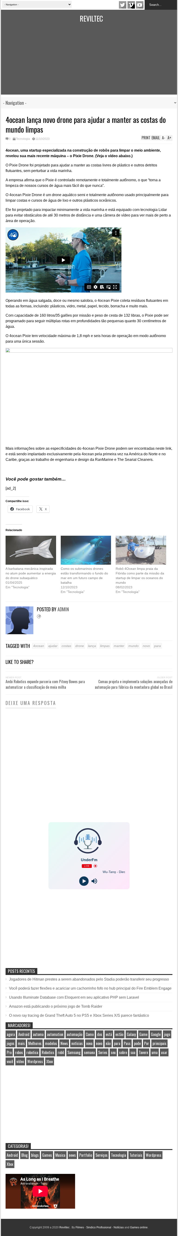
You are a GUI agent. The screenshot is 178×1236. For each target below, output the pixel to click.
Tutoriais (136, 1155)
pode (137, 1043)
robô (61, 1052)
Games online (139, 1227)
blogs (35, 1155)
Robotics (48, 1052)
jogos (10, 1043)
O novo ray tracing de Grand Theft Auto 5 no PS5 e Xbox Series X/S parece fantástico (79, 1015)
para (157, 646)
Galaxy (131, 1034)
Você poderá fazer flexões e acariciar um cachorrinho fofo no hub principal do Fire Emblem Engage (90, 988)
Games (47, 1155)
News (64, 1043)
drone (79, 646)
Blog (24, 1155)
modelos (51, 1043)
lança (92, 646)
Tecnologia (23, 138)
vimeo (131, 5)
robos (19, 1052)
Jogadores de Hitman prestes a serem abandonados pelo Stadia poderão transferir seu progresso (89, 979)
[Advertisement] (89, 62)
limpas (105, 646)
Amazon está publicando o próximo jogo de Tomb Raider (55, 1006)
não (108, 1043)
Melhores (34, 1043)
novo (146, 646)
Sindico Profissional (98, 1227)
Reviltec (91, 18)
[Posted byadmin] (21, 633)
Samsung (73, 1052)
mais (21, 1043)
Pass (127, 1043)
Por (146, 1043)
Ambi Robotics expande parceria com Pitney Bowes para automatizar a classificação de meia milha (45, 684)
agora (11, 1034)
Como (90, 1034)
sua (132, 1052)
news (72, 1155)
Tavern (143, 1052)
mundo (133, 646)
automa (38, 1034)
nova (89, 1043)
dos (99, 1034)
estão (119, 1034)
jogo (167, 1034)
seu (113, 1052)
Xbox (49, 1061)
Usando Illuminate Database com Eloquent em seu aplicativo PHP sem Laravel (74, 997)
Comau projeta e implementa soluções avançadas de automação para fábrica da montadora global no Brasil (133, 684)
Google (156, 1034)
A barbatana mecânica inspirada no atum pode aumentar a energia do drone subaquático (31, 573)
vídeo (20, 1061)
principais (159, 1043)
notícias (77, 1043)
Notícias (119, 1227)
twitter (122, 5)
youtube (139, 5)
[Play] (84, 881)
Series (102, 1052)
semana (89, 1052)
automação (74, 1034)
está (109, 1034)
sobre (123, 1052)
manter (119, 646)
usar (164, 1052)
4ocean (38, 646)
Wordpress (35, 1061)
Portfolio (85, 1155)
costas (66, 646)
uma (155, 1052)
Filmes (80, 1227)
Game (143, 1034)
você (10, 1061)
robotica (32, 1052)
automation (55, 1034)
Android (23, 1034)
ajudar (52, 646)
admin (63, 609)
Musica (60, 1155)
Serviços (101, 1155)
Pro (9, 1052)
